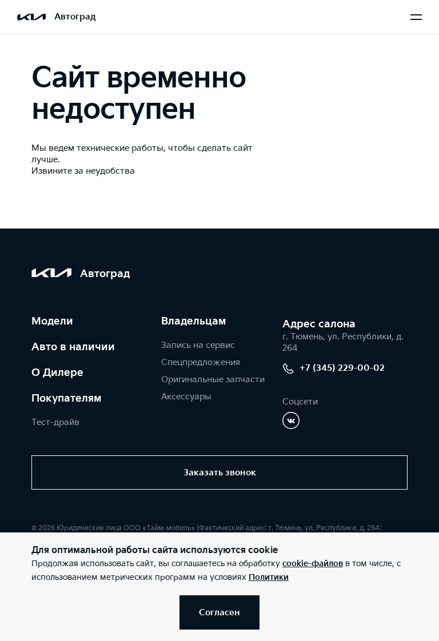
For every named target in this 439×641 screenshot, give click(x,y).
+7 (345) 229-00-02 (342, 368)
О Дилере (57, 373)
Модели (52, 321)
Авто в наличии (73, 347)
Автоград (75, 16)
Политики (269, 577)
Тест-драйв (55, 422)
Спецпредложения (200, 362)
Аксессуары (186, 396)
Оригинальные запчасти (213, 379)
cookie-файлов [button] (312, 563)
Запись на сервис (198, 345)
